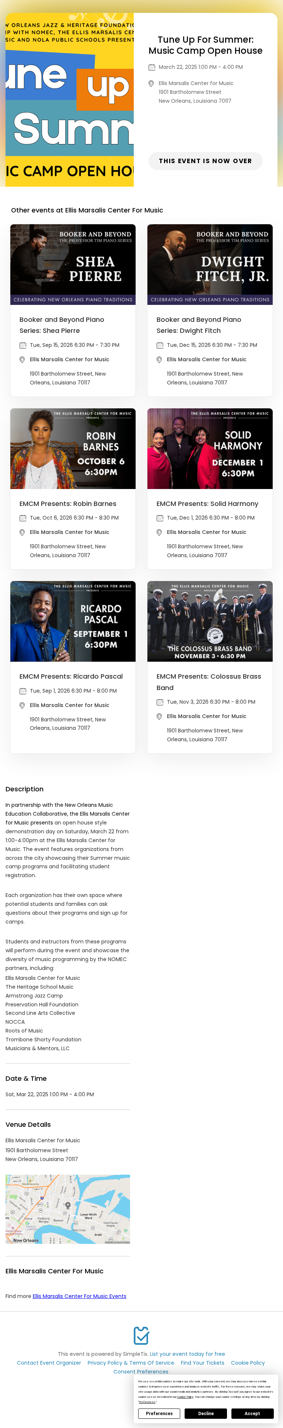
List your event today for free (187, 1354)
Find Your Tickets (202, 1363)
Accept (252, 1413)
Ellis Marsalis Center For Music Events (79, 1296)
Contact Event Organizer (49, 1363)
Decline (206, 1413)
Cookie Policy (248, 1363)
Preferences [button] (147, 1402)
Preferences (159, 1413)
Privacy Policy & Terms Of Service (131, 1363)
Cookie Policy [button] (185, 1397)
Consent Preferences (140, 1371)
